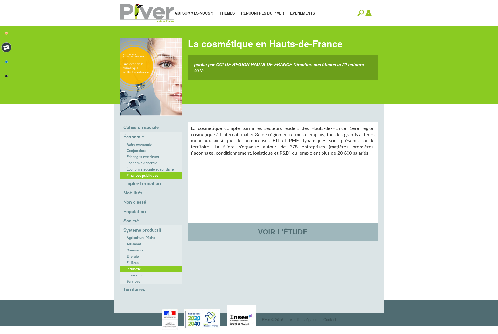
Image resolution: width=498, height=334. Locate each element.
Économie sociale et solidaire (150, 169)
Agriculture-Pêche (141, 237)
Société (131, 220)
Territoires (134, 289)
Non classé (134, 202)
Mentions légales (303, 319)
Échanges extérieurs (143, 156)
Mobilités (132, 192)
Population (134, 211)
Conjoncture (136, 150)
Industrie (134, 269)
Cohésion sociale (141, 127)
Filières (133, 262)
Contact (329, 319)
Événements (302, 13)
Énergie (133, 256)
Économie (133, 136)
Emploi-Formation (142, 183)
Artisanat (134, 244)
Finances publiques (142, 175)
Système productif (142, 230)
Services (133, 281)
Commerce (135, 250)
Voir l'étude (283, 232)
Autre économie (139, 144)
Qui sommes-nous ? (194, 13)
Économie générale (142, 163)
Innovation (135, 275)
